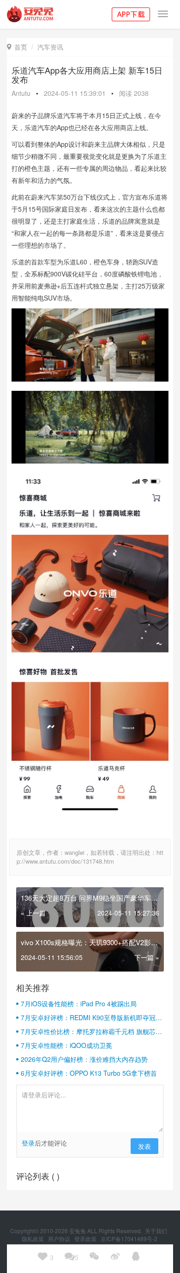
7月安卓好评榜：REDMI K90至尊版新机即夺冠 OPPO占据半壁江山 (88, 1017)
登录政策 (86, 1238)
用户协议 (60, 1238)
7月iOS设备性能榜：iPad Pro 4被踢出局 (79, 1003)
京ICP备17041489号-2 (129, 1238)
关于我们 (156, 1231)
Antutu (21, 93)
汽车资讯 (50, 46)
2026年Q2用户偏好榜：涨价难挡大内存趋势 (84, 1059)
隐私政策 (33, 1238)
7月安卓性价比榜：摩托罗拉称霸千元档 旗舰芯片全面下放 (91, 1031)
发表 (144, 1146)
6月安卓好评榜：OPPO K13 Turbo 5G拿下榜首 (89, 1073)
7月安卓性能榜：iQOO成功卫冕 (66, 1045)
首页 (17, 46)
